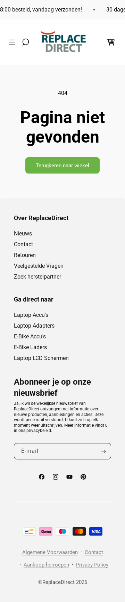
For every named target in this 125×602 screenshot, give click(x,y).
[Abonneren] (103, 451)
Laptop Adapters (34, 325)
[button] (13, 42)
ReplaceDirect (58, 582)
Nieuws (23, 233)
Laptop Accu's (31, 315)
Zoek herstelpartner (37, 276)
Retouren (25, 255)
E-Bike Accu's (30, 336)
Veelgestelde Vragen (39, 266)
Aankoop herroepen (46, 565)
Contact (23, 244)
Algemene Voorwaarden (50, 552)
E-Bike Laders (30, 347)
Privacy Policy (92, 565)
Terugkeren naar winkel (62, 165)
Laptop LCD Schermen (41, 358)
